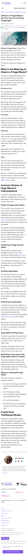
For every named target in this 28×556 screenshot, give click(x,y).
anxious (3, 220)
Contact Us (4, 525)
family (8, 139)
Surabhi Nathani (19, 458)
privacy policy (6, 547)
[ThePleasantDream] (7, 3)
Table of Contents (19, 8)
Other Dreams (9, 12)
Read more (5, 473)
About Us (3, 515)
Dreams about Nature (20, 12)
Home (2, 12)
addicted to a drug (7, 317)
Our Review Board (6, 511)
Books (3, 508)
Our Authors (4, 513)
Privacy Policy (5, 520)
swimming (7, 180)
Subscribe (5, 538)
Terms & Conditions (6, 518)
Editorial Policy (5, 523)
